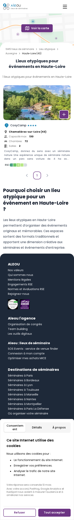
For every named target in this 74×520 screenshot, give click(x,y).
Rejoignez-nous (18, 294)
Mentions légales (19, 280)
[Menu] (65, 7)
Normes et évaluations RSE (26, 289)
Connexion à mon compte (26, 353)
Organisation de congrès (25, 324)
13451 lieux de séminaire (20, 49)
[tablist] (37, 427)
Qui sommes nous (20, 275)
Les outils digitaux (20, 334)
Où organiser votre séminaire (28, 413)
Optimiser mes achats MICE (27, 358)
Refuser (19, 512)
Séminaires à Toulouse (23, 390)
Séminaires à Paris (20, 376)
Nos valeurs (15, 270)
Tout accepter (54, 512)
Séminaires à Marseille (23, 394)
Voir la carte (40, 28)
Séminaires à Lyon (20, 385)
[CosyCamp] (37, 127)
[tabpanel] (37, 467)
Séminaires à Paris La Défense (28, 409)
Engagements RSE (20, 284)
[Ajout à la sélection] (64, 114)
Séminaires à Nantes (22, 399)
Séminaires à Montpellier (25, 404)
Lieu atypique (47, 49)
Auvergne (11, 53)
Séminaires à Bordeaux (23, 380)
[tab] (14, 427)
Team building (18, 329)
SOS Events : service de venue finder (33, 349)
